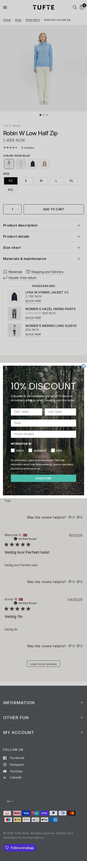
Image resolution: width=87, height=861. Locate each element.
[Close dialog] (83, 366)
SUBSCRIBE (43, 478)
